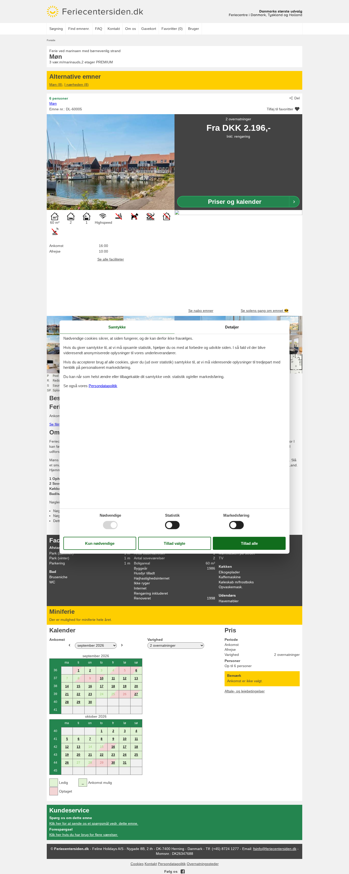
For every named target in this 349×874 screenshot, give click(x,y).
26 (67, 762)
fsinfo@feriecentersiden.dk (274, 849)
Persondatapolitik (172, 864)
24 (124, 755)
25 (136, 755)
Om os (130, 29)
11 (113, 678)
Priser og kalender (234, 201)
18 (113, 686)
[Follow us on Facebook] (183, 871)
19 (124, 686)
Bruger (193, 29)
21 (67, 694)
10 (101, 678)
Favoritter (172, 29)
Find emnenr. (79, 29)
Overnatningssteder (203, 864)
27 (136, 694)
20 (136, 686)
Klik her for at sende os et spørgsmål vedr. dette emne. (93, 823)
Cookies (137, 864)
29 (78, 702)
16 (90, 686)
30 (90, 702)
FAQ (98, 29)
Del (297, 98)
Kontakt (114, 29)
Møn (53, 103)
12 (124, 678)
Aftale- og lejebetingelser (245, 691)
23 (90, 694)
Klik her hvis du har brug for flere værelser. (83, 835)
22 (78, 694)
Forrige (70, 645)
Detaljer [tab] (232, 327)
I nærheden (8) (76, 84)
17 (101, 686)
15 (78, 686)
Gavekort (148, 29)
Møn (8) (55, 84)
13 (136, 678)
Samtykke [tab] (117, 327)
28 (67, 702)
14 (67, 686)
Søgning (56, 29)
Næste (122, 645)
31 (124, 762)
